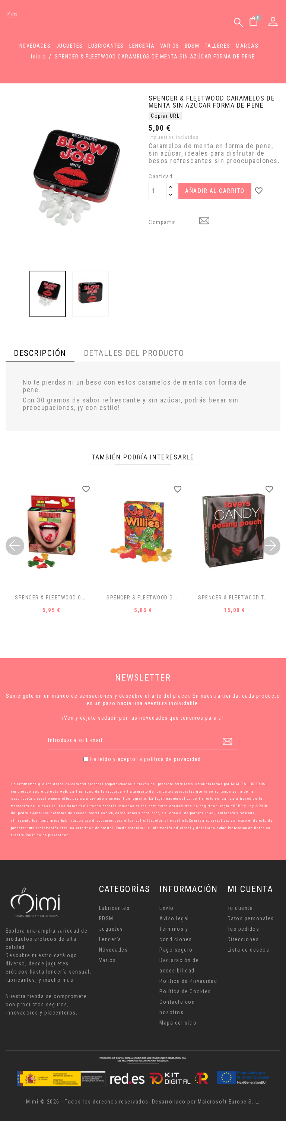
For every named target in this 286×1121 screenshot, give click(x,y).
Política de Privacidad (188, 981)
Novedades (35, 46)
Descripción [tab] (40, 353)
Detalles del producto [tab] (134, 353)
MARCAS (247, 46)
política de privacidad (172, 759)
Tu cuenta (240, 908)
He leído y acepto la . (146, 759)
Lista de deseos (249, 950)
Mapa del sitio (178, 1023)
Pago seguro (176, 950)
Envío (166, 908)
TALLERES (218, 46)
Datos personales (251, 918)
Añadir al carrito (215, 190)
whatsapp (185, 221)
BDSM (192, 46)
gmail (205, 221)
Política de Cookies (185, 991)
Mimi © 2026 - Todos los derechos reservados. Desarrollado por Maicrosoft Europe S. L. (143, 1102)
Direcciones (243, 939)
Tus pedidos (244, 929)
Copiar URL (165, 116)
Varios (169, 46)
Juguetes (69, 46)
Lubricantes (106, 46)
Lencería (142, 46)
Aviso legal (174, 918)
